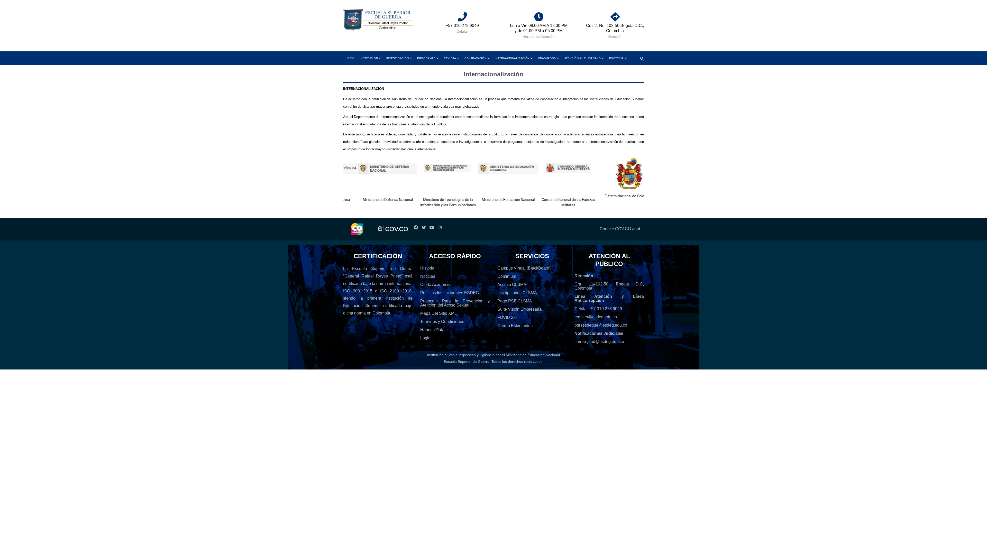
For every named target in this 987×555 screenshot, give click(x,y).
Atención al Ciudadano (582, 58)
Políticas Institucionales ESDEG (449, 293)
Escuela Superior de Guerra (466, 361)
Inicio (350, 58)
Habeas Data (432, 330)
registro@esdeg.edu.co (595, 317)
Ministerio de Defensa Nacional (375, 200)
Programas (426, 58)
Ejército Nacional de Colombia (616, 196)
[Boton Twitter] (423, 227)
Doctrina (616, 58)
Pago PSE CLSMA (514, 301)
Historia (427, 268)
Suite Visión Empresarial (520, 309)
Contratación (475, 58)
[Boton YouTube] (431, 227)
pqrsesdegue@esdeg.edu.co (600, 325)
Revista (450, 58)
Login (425, 338)
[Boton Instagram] (439, 227)
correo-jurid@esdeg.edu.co (599, 341)
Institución (369, 58)
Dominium (506, 276)
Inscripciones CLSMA (517, 293)
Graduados (547, 58)
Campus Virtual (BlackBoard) (524, 268)
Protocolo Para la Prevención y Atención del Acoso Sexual (455, 303)
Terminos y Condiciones (442, 321)
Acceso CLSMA (511, 284)
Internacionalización (512, 58)
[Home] (378, 20)
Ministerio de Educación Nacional (495, 200)
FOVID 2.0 (507, 317)
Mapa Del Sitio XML (438, 313)
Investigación (397, 58)
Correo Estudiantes (515, 325)
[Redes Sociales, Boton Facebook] (415, 227)
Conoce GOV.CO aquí (620, 229)
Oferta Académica (436, 284)
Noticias (427, 276)
